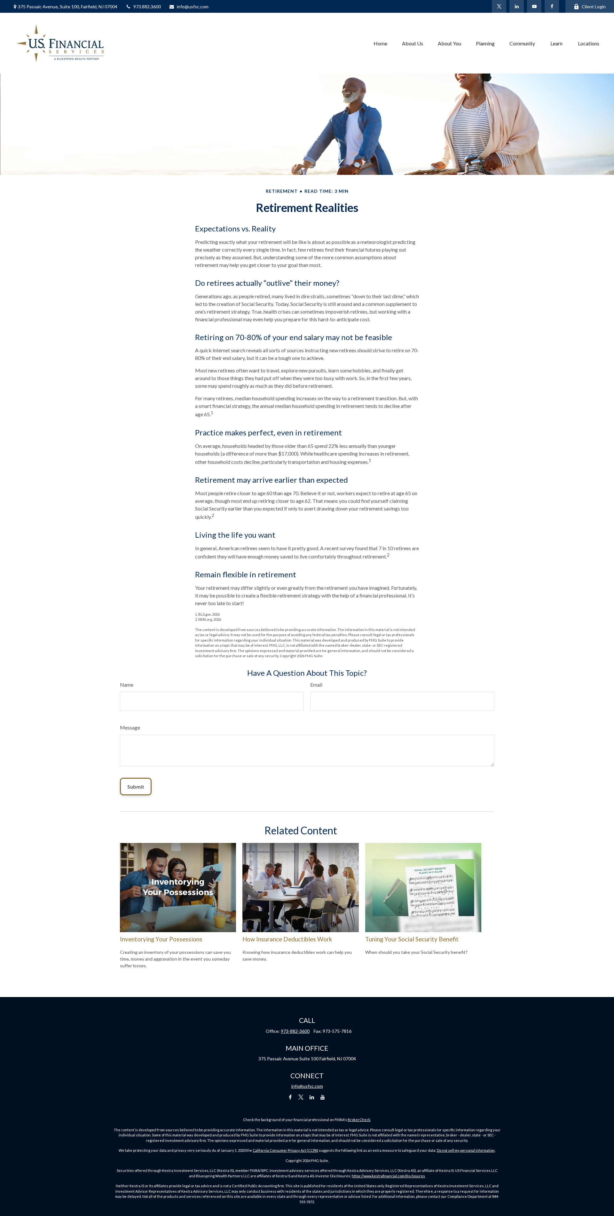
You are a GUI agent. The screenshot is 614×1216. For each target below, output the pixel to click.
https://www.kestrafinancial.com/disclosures (388, 1176)
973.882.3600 (147, 6)
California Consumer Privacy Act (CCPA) (285, 1150)
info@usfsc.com (193, 6)
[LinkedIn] (516, 6)
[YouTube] (534, 6)
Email (316, 685)
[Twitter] (499, 6)
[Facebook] (552, 6)
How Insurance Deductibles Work (287, 939)
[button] (380, 43)
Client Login (594, 6)
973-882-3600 (295, 1031)
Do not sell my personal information (466, 1150)
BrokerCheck (359, 1120)
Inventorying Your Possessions (161, 939)
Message (130, 727)
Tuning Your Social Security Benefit (412, 939)
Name (126, 685)
